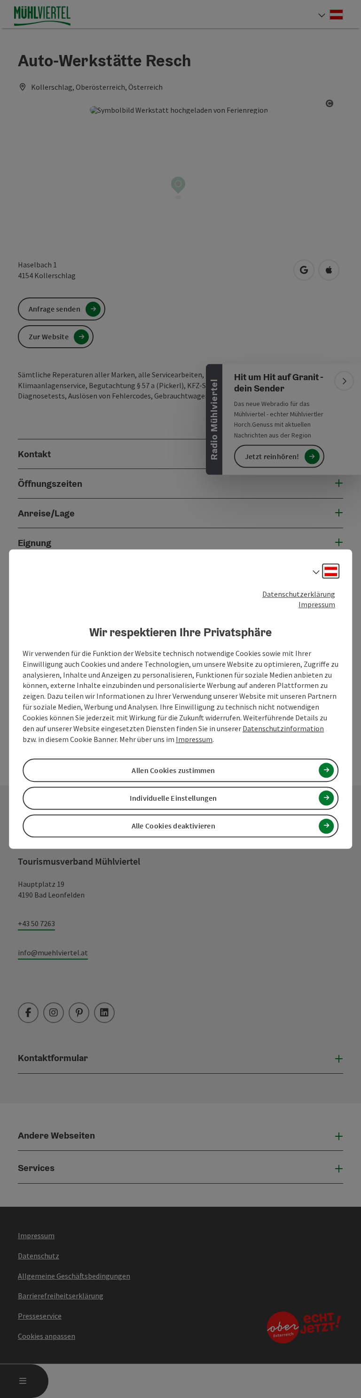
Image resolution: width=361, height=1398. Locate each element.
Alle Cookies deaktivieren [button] (174, 825)
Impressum (316, 604)
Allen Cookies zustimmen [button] (173, 770)
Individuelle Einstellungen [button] (173, 798)
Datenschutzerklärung (298, 594)
